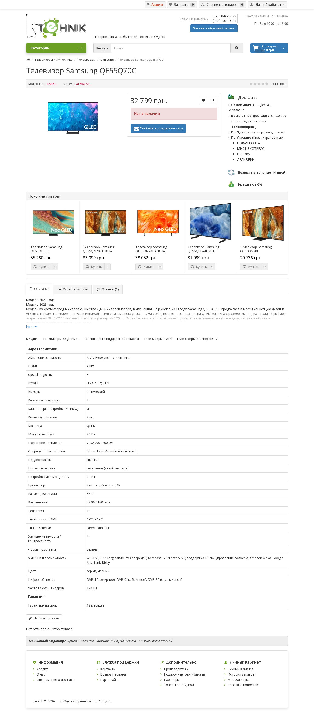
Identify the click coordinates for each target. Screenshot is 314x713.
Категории (40, 48)
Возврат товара (113, 674)
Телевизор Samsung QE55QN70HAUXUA (151, 249)
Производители (176, 669)
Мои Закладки (239, 679)
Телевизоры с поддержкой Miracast (111, 338)
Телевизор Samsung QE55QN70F (256, 249)
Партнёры (172, 679)
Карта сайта (110, 679)
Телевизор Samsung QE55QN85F (46, 249)
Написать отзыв (45, 618)
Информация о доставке (56, 679)
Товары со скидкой (179, 685)
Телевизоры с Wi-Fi (158, 338)
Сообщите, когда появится (161, 128)
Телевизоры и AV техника (54, 60)
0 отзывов (278, 84)
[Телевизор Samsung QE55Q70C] (73, 118)
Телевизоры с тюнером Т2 (197, 338)
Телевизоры (86, 60)
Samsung (107, 60)
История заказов (241, 674)
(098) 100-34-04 (224, 21)
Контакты (108, 669)
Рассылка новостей (243, 685)
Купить (43, 266)
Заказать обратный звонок (214, 28)
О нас (41, 674)
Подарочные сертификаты (185, 674)
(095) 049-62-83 (224, 16)
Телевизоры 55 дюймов (61, 338)
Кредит (42, 669)
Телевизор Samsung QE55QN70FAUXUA (98, 249)
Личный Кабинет (241, 669)
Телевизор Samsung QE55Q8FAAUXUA (203, 249)
